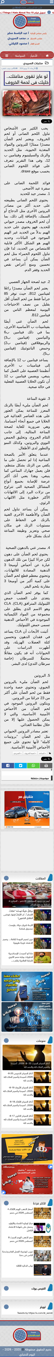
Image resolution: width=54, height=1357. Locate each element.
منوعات (41, 1040)
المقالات (41, 877)
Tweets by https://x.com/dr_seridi (34, 1313)
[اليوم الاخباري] (27, 986)
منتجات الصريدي (33, 62)
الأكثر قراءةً (39, 1202)
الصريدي (17, 753)
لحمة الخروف (29, 753)
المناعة (41, 753)
